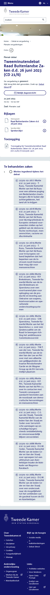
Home (6, 41)
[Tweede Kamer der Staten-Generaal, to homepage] (16, 11)
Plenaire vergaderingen (13, 45)
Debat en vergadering (20, 41)
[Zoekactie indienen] (43, 19)
